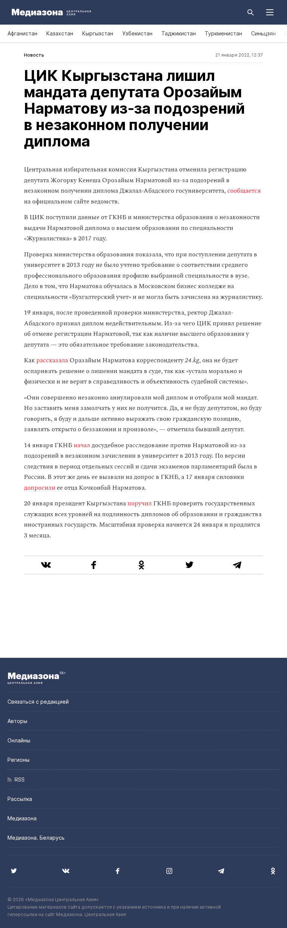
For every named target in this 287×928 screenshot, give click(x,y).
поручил (139, 503)
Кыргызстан (97, 33)
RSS (18, 779)
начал (82, 445)
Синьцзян (263, 33)
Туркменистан (223, 33)
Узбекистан (137, 33)
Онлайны (18, 740)
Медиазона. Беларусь (36, 837)
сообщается (244, 191)
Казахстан (59, 33)
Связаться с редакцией (38, 701)
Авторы (17, 721)
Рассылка (19, 799)
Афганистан (22, 33)
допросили (39, 488)
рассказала (52, 360)
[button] (269, 12)
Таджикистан (178, 33)
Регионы (18, 760)
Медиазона (22, 818)
